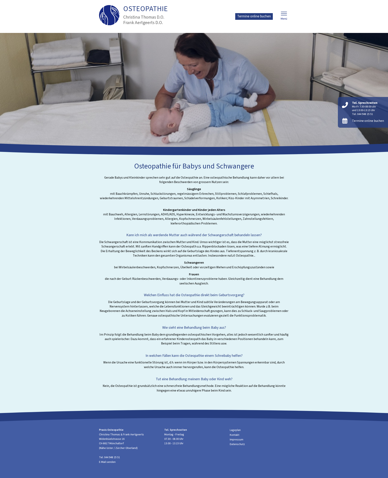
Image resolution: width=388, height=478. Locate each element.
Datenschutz (237, 444)
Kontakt (234, 435)
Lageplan (235, 430)
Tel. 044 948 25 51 (362, 114)
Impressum (236, 440)
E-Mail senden (107, 462)
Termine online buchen (254, 16)
